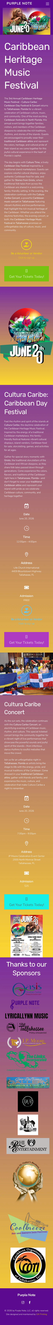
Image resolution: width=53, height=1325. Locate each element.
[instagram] (23, 1302)
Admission (26, 881)
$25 (26, 885)
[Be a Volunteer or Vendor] (26, 245)
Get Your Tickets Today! (26, 276)
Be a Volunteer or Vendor (26, 253)
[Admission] (27, 873)
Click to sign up (26, 257)
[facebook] (30, 1302)
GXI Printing (41, 1314)
